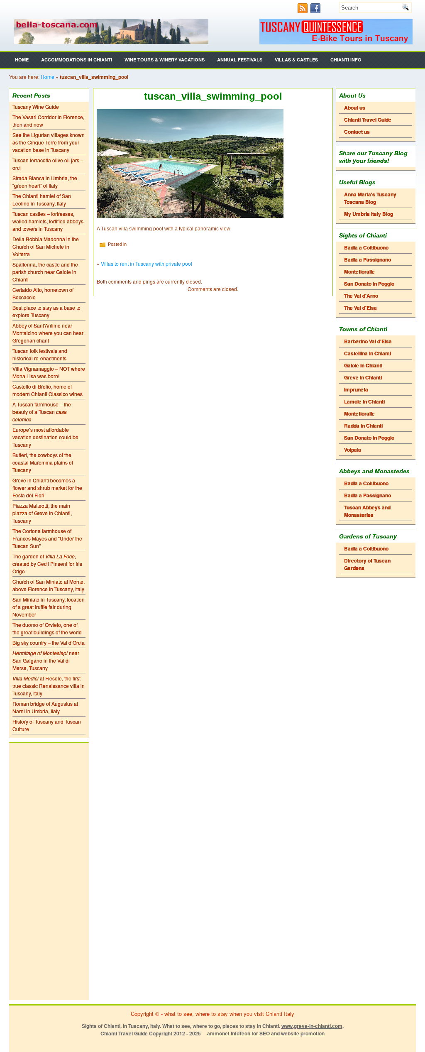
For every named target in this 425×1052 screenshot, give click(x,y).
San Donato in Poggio (369, 283)
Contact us (357, 131)
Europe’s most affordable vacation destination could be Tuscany (45, 437)
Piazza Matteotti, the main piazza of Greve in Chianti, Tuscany (42, 513)
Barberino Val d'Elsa (368, 341)
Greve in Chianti (363, 377)
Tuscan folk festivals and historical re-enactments (39, 354)
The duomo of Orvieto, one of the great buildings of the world (47, 628)
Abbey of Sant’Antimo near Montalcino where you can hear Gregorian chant (47, 333)
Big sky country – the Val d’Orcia (48, 642)
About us (354, 107)
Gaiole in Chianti (363, 365)
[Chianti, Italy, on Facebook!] (316, 11)
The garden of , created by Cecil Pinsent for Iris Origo (47, 564)
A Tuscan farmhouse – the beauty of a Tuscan (41, 412)
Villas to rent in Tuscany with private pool (146, 263)
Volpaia (352, 449)
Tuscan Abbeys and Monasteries (367, 511)
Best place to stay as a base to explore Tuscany (46, 311)
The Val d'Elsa (360, 307)
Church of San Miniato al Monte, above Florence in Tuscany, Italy (48, 585)
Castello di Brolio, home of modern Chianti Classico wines (47, 390)
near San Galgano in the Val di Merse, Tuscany (45, 660)
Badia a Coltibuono (366, 247)
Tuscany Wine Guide (35, 106)
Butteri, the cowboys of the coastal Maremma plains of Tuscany (42, 462)
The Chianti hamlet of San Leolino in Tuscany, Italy (41, 199)
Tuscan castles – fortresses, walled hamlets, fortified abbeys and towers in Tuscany (47, 221)
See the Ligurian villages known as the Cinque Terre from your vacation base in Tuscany (48, 142)
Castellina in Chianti (367, 353)
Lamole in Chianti (364, 401)
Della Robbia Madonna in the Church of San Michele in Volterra (45, 246)
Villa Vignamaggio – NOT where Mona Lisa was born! (48, 372)
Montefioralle (359, 271)
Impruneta (356, 389)
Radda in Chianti (363, 425)
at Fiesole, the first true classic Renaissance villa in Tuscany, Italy (48, 686)
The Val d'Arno (361, 295)
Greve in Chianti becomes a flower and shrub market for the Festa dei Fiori (47, 488)
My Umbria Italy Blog (368, 214)
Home (22, 59)
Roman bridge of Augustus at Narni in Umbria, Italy (45, 707)
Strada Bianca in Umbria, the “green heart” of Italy (44, 181)
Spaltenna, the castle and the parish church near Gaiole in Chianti (45, 272)
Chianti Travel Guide (367, 119)
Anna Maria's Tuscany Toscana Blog (370, 198)
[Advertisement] (49, 871)
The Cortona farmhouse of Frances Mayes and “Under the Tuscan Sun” (47, 538)
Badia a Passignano (367, 259)
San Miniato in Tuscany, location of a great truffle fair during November (48, 607)
